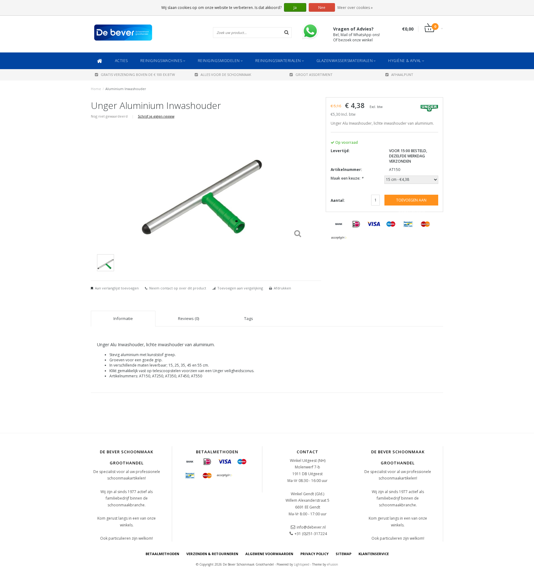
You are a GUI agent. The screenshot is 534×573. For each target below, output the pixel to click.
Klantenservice (373, 553)
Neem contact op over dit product (177, 288)
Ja (295, 7)
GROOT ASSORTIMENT (314, 74)
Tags (248, 318)
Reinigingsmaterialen (278, 60)
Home (96, 88)
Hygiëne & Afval (404, 60)
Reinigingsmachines (161, 60)
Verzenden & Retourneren (212, 553)
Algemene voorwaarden (269, 553)
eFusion (332, 564)
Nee (321, 7)
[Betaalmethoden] (339, 224)
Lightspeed (301, 564)
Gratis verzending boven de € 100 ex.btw (138, 74)
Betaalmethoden (162, 553)
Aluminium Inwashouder (125, 88)
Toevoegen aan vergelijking (240, 288)
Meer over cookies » (355, 7)
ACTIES (121, 60)
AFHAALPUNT (402, 74)
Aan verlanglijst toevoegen (117, 288)
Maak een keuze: (347, 178)
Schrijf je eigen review (156, 116)
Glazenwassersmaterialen (344, 60)
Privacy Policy (314, 553)
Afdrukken (282, 288)
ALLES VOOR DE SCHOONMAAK (226, 74)
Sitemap (343, 553)
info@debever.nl (311, 527)
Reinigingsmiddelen (219, 60)
